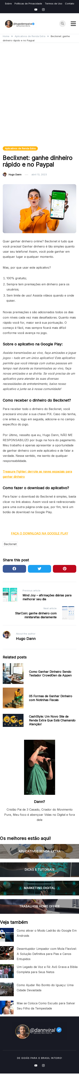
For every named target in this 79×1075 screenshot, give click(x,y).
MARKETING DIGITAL (39, 888)
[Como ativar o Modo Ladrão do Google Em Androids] (7, 935)
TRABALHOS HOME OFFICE (39, 906)
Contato (69, 3)
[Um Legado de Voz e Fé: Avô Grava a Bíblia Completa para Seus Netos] (7, 971)
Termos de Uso (53, 3)
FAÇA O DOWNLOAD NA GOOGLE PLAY (39, 533)
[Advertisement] (39, 98)
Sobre (8, 3)
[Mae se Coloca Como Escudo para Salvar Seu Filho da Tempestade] (7, 1007)
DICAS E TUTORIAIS (39, 869)
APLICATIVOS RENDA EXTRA (40, 851)
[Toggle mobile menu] (73, 24)
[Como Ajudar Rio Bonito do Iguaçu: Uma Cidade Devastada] (7, 989)
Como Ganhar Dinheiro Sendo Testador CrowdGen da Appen (50, 673)
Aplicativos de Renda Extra (20, 148)
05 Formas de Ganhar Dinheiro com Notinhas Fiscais (50, 698)
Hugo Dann (15, 174)
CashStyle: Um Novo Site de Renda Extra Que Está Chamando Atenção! (52, 720)
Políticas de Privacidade (28, 3)
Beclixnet (10, 544)
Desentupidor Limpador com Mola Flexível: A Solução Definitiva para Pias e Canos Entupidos (47, 954)
